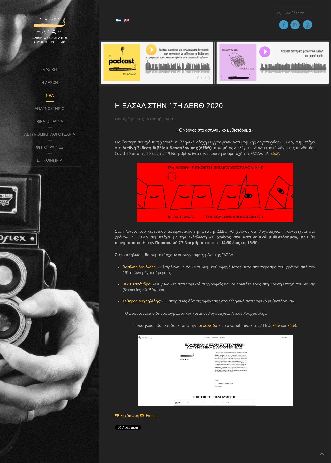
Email (150, 415)
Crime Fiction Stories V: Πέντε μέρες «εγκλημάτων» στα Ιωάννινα (209, 78)
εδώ (274, 153)
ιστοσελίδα (207, 325)
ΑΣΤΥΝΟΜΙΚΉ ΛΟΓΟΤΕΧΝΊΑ (49, 134)
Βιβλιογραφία (49, 121)
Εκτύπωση (129, 415)
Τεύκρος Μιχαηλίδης (141, 300)
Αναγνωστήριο (50, 108)
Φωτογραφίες (49, 147)
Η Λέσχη (49, 82)
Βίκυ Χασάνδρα (137, 283)
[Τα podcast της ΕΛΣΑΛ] (157, 62)
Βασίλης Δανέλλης (139, 266)
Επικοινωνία (49, 160)
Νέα (50, 95)
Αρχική (50, 69)
